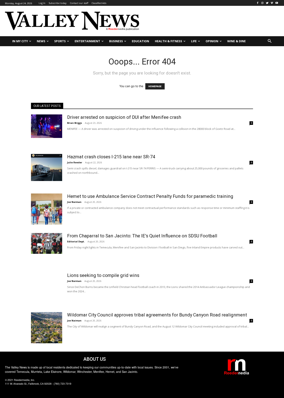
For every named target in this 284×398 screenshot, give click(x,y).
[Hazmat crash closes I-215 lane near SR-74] (46, 167)
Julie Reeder (74, 162)
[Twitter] (267, 3)
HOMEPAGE (155, 86)
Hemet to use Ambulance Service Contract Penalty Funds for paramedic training (150, 196)
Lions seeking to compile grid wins (103, 275)
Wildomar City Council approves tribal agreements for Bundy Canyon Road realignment (157, 314)
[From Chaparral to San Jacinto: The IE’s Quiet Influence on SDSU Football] (46, 243)
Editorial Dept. (76, 241)
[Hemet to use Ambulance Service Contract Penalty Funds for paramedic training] (46, 209)
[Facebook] (257, 3)
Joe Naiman (74, 201)
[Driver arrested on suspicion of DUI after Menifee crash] (46, 126)
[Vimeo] (271, 3)
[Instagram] (262, 3)
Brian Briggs (74, 122)
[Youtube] (276, 3)
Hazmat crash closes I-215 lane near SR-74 (111, 156)
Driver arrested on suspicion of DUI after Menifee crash (124, 117)
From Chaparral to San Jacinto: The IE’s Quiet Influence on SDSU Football (142, 235)
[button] (270, 41)
